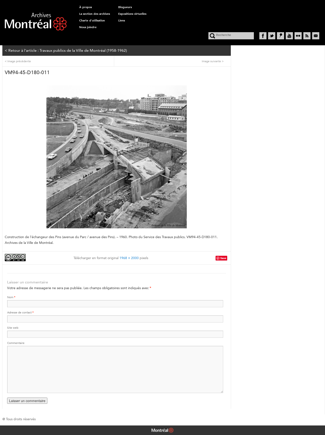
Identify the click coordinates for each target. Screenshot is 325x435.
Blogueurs (125, 7)
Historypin (280, 35)
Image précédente (18, 61)
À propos (85, 7)
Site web (12, 327)
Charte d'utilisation (92, 20)
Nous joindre (88, 27)
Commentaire (16, 343)
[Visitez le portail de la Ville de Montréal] (162, 431)
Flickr (298, 35)
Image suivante (213, 61)
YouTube (289, 35)
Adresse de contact (20, 312)
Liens (121, 20)
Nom (11, 297)
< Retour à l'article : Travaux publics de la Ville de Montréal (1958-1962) (66, 50)
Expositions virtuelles (132, 13)
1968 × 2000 (129, 258)
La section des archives (94, 13)
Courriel (315, 35)
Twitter (271, 35)
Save (223, 258)
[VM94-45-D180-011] (116, 156)
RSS (306, 35)
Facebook (262, 35)
